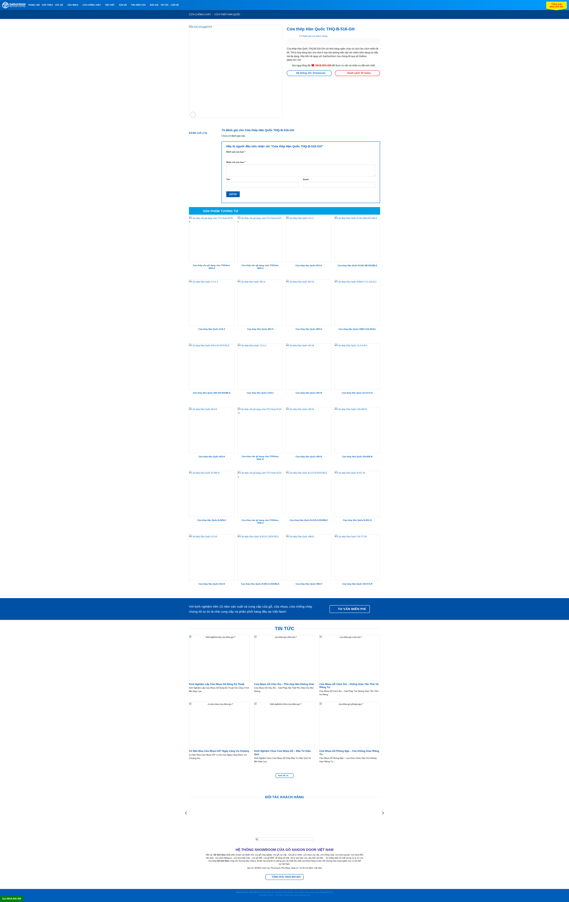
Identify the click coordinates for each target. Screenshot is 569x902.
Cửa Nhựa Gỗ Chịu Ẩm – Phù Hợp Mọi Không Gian (284, 684)
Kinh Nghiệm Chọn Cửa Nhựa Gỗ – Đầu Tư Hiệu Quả (282, 753)
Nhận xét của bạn (235, 162)
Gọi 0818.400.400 (11, 898)
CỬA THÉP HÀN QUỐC (227, 14)
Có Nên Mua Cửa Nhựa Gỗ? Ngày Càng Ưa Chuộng (219, 751)
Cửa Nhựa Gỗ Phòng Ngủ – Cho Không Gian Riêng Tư (349, 753)
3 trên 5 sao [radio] (260, 156)
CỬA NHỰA (72, 5)
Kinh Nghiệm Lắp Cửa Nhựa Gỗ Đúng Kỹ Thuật (216, 684)
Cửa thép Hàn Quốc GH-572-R (357, 584)
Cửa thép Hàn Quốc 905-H (309, 329)
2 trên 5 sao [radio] (244, 156)
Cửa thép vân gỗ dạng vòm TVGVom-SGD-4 (260, 521)
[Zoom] (193, 115)
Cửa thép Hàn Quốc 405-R (309, 456)
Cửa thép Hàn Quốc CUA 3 (211, 329)
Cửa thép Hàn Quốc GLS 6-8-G (357, 393)
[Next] (382, 813)
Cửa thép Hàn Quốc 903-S (260, 329)
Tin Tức (164, 5)
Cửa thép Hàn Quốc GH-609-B (357, 456)
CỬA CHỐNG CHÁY (92, 5)
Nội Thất (110, 5)
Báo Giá (154, 5)
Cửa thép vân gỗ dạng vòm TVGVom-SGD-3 (260, 266)
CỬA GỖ (59, 5)
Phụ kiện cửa (138, 5)
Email (306, 179)
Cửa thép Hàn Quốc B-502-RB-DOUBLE (357, 265)
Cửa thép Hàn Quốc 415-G (308, 265)
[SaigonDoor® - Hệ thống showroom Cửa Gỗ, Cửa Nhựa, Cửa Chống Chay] (14, 5)
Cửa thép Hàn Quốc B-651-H (357, 520)
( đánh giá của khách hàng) (313, 36)
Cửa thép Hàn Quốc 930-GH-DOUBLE (211, 393)
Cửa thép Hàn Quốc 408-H (309, 584)
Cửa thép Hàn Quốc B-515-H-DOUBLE (309, 520)
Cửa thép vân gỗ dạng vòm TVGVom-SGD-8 (211, 266)
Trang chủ (34, 5)
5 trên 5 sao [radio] (297, 156)
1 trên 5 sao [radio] (230, 156)
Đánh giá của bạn (235, 152)
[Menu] (182, 5)
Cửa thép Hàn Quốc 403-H (212, 456)
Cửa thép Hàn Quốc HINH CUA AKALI (357, 329)
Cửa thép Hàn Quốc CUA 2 (260, 393)
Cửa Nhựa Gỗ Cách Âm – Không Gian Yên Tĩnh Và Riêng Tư (348, 686)
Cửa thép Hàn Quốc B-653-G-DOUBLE (260, 584)
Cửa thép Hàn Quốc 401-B (309, 393)
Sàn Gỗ (123, 5)
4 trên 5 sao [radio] (277, 156)
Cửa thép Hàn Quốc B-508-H (211, 520)
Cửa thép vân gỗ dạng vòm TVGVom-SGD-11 (260, 457)
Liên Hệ (175, 5)
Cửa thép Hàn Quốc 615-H (212, 584)
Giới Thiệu (47, 5)
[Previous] (186, 813)
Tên (228, 179)
